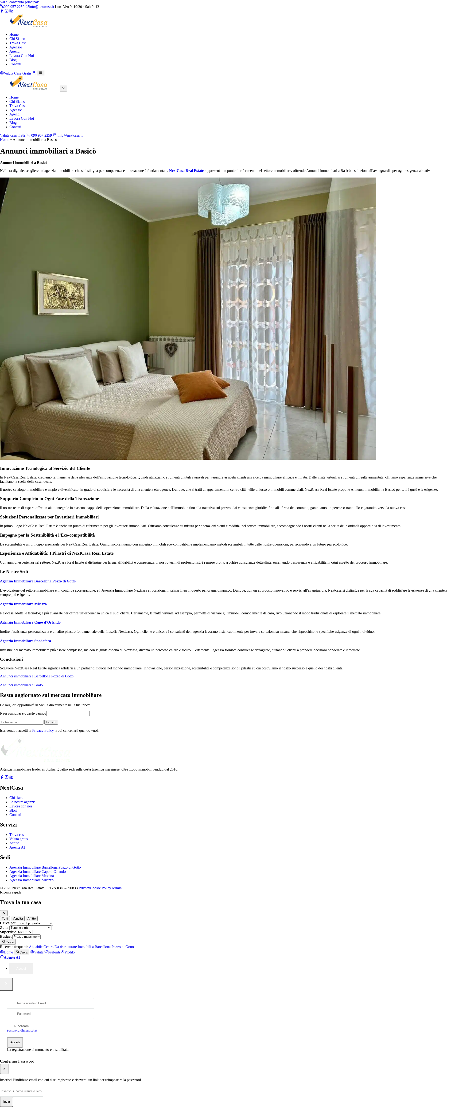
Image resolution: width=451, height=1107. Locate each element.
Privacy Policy (43, 730)
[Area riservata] (34, 73)
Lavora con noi (20, 806)
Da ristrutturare (65, 947)
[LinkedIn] (11, 11)
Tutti (5, 918)
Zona (4, 927)
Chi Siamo (17, 39)
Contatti (15, 64)
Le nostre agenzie (22, 802)
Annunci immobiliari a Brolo (21, 685)
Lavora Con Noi (21, 56)
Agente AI (17, 847)
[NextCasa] (29, 26)
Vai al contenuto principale (19, 2)
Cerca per (8, 923)
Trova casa (17, 835)
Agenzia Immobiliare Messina (31, 876)
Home (14, 34)
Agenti (14, 51)
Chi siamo (16, 798)
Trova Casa (17, 43)
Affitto (14, 843)
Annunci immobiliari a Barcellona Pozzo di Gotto (37, 676)
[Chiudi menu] (63, 88)
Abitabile (36, 947)
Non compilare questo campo (23, 713)
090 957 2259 (41, 135)
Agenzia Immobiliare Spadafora (25, 641)
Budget (6, 936)
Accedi (15, 1042)
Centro (48, 947)
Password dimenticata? (22, 1030)
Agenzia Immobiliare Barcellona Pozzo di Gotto (38, 581)
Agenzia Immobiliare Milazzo (23, 604)
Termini (117, 888)
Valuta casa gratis (13, 135)
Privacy (84, 888)
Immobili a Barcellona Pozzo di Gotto (106, 947)
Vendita (18, 918)
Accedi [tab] (21, 968)
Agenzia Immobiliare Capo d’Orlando (30, 622)
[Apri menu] (40, 73)
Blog (13, 60)
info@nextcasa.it (69, 135)
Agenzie (15, 47)
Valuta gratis (18, 839)
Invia (6, 1101)
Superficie (8, 932)
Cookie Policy (100, 888)
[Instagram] (6, 11)
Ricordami (22, 1026)
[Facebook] (2, 11)
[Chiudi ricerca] (4, 913)
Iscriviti (51, 722)
